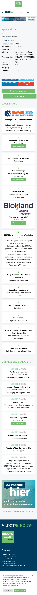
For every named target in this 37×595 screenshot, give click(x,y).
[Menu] (32, 12)
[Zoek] (27, 12)
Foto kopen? (20, 96)
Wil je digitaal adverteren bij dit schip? (18, 511)
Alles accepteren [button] (20, 590)
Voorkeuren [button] (7, 590)
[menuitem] (27, 12)
